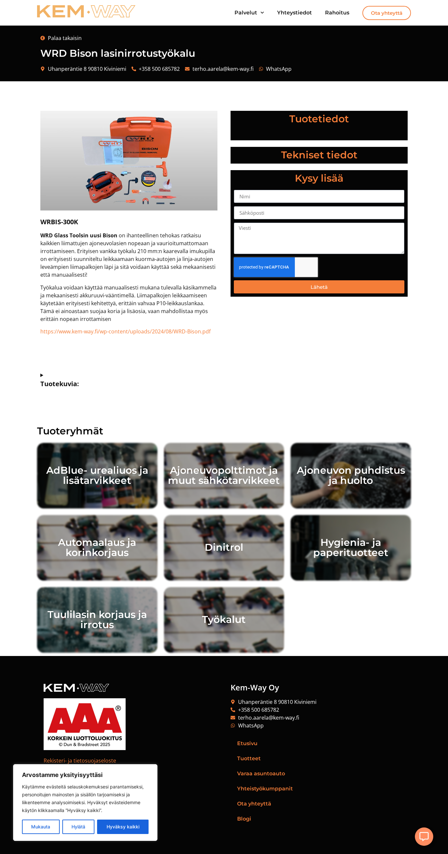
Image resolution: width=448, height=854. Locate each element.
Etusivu (247, 743)
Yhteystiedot (294, 13)
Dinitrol (224, 547)
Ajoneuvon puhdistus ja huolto (351, 475)
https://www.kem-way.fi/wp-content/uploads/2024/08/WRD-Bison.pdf (125, 331)
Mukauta (40, 826)
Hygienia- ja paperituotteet (350, 547)
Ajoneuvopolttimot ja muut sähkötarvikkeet (224, 475)
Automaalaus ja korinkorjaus (97, 547)
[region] (85, 802)
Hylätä (78, 826)
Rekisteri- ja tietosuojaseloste (80, 760)
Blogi (244, 819)
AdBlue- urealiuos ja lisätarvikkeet (97, 475)
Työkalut (224, 619)
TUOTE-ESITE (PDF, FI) (129, 352)
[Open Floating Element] (424, 836)
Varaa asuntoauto (261, 773)
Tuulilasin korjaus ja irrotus (97, 619)
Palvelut (245, 13)
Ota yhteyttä (254, 804)
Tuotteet (249, 758)
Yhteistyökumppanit (265, 788)
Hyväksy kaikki (123, 826)
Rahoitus (337, 13)
